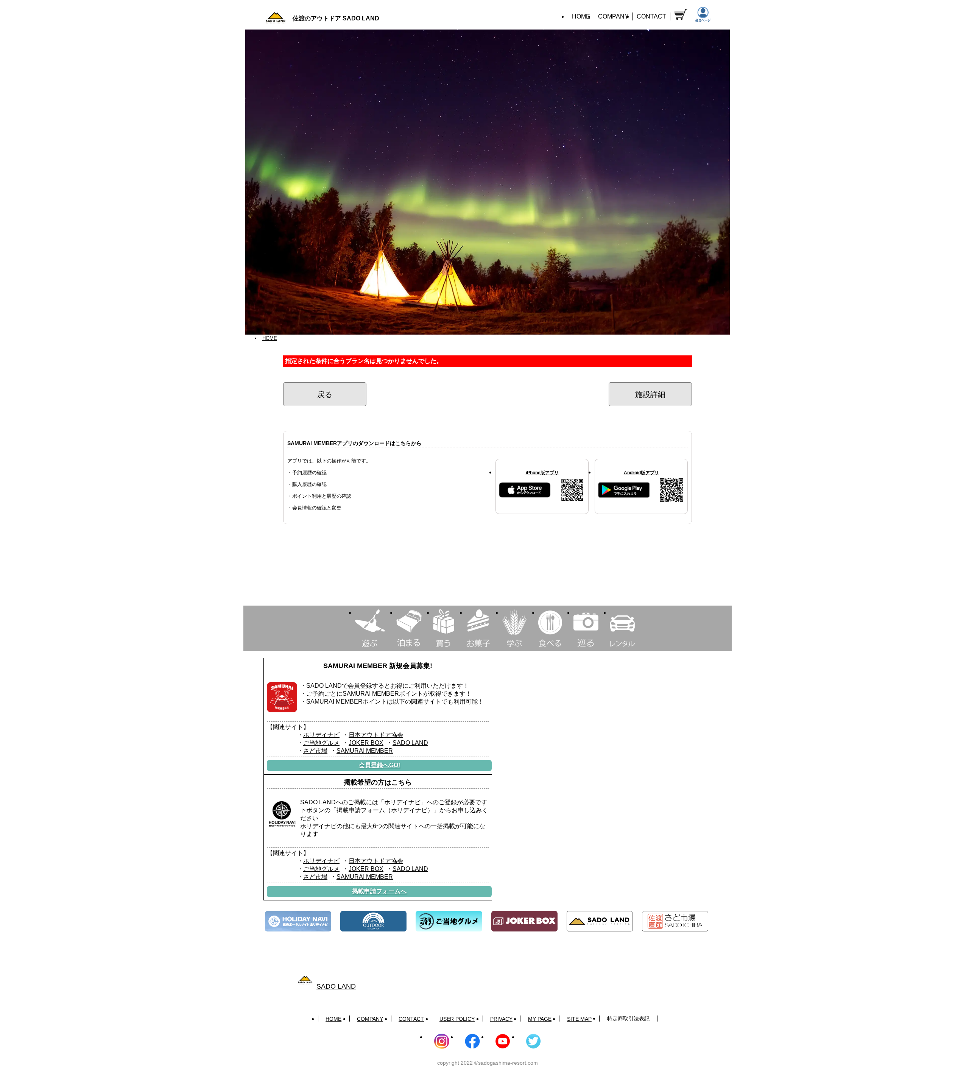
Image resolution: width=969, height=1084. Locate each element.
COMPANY (613, 16)
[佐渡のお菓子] (478, 628)
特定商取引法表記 (628, 1018)
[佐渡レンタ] (622, 628)
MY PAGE (539, 1019)
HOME (581, 16)
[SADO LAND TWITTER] (533, 1041)
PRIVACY (501, 1019)
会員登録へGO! (379, 765)
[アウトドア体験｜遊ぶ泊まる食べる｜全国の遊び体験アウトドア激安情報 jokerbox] (524, 921)
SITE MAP (579, 1019)
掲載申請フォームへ (379, 891)
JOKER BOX (366, 743)
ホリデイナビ (321, 735)
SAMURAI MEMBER (365, 751)
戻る (324, 394)
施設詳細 (650, 394)
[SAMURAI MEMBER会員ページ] (703, 15)
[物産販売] (443, 628)
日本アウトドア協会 (376, 735)
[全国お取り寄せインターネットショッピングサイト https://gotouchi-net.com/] (449, 921)
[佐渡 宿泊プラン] (409, 628)
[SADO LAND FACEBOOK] (472, 1041)
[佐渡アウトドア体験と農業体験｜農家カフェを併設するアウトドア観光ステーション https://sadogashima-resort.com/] (600, 921)
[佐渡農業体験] (514, 628)
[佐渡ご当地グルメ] (550, 628)
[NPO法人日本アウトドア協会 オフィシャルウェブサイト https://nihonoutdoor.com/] (373, 921)
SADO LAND (410, 743)
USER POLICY (457, 1019)
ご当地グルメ (321, 743)
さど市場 (315, 751)
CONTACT (651, 16)
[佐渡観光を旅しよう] (585, 628)
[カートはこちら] (680, 14)
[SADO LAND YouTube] (502, 1041)
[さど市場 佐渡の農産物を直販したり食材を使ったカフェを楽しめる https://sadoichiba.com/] (675, 921)
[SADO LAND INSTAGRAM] (441, 1041)
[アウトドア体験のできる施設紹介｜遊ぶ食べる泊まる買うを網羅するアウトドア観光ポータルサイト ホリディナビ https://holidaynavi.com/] (298, 921)
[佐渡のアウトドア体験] (370, 628)
